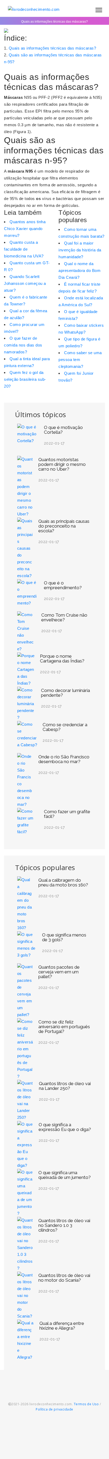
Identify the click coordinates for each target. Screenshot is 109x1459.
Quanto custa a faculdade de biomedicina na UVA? (24, 249)
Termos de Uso (86, 1404)
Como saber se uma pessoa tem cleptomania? (80, 359)
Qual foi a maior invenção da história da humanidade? (79, 250)
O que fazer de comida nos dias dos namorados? (23, 345)
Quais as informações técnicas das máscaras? (52, 48)
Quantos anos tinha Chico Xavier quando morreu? (25, 228)
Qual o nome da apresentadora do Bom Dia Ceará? (79, 270)
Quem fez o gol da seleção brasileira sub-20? (25, 379)
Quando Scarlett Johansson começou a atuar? (25, 283)
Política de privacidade (54, 1409)
